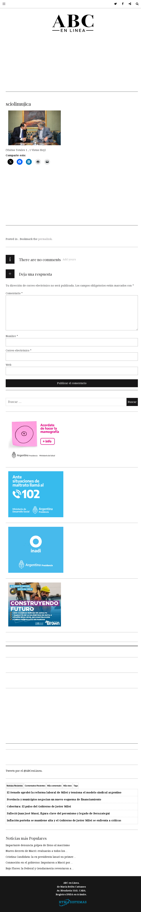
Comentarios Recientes (35, 786)
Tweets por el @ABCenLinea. (24, 770)
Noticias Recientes (15, 786)
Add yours (69, 259)
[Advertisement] (72, 66)
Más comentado (54, 786)
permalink (45, 239)
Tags (76, 786)
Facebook (121, 4)
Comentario (14, 293)
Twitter (114, 4)
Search (136, 4)
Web (8, 364)
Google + (128, 4)
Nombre (12, 336)
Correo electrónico (18, 350)
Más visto (67, 786)
